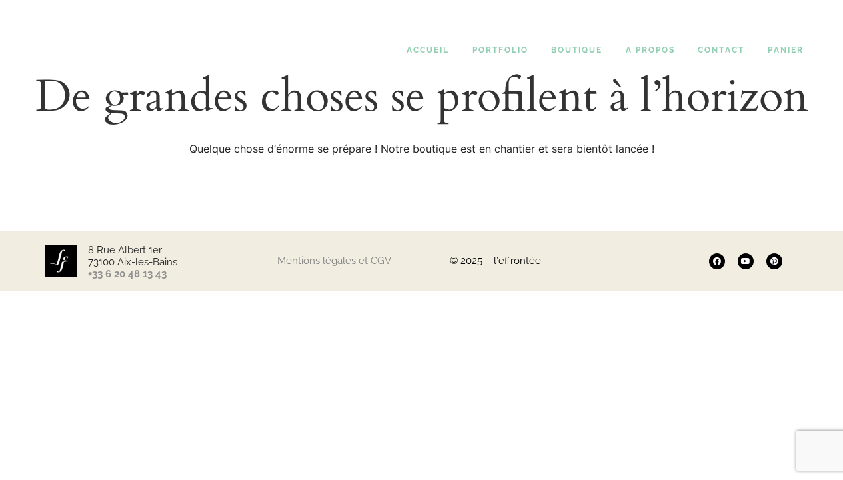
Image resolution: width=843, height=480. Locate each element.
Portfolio (500, 50)
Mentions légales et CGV (334, 261)
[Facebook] (717, 261)
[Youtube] (746, 261)
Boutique (576, 50)
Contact (721, 50)
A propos (650, 50)
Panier (786, 50)
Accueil (428, 50)
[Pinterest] (774, 261)
